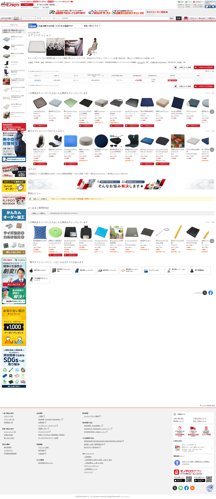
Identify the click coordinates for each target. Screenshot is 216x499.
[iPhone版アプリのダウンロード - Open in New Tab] (183, 480)
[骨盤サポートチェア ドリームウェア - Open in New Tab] (55, 141)
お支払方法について (199, 418)
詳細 (171, 18)
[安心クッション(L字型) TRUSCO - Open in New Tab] (177, 232)
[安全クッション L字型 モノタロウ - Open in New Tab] (208, 232)
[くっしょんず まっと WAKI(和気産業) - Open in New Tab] (132, 232)
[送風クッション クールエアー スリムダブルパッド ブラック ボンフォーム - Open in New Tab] (40, 141)
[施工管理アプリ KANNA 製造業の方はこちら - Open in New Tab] (14, 303)
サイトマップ (88, 472)
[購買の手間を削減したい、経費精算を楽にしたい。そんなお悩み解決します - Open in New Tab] (121, 184)
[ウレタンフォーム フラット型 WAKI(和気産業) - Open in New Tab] (70, 232)
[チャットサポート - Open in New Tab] (188, 4)
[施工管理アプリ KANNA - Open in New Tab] (14, 286)
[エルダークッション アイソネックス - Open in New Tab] (132, 103)
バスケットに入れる (205, 67)
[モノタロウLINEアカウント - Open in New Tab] (180, 490)
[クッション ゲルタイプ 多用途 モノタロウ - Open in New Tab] (86, 103)
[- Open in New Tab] (179, 431)
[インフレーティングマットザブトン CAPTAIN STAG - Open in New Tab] (101, 232)
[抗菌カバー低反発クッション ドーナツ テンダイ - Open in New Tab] (55, 232)
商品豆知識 (7, 447)
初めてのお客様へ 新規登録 (47, 4)
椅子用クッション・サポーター (118, 173)
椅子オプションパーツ (98, 173)
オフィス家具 (79, 173)
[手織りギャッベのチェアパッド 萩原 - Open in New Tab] (177, 141)
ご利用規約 (87, 457)
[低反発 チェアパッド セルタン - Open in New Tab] (55, 103)
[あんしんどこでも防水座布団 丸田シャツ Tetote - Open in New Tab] (116, 232)
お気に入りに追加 (185, 67)
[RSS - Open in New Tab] (192, 490)
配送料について (178, 421)
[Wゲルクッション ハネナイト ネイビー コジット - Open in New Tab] (147, 141)
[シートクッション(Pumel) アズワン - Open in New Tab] (116, 103)
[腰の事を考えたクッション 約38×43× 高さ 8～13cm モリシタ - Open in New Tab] (116, 141)
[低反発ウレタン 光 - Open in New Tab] (147, 232)
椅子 (87, 173)
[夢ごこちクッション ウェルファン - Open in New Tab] (70, 103)
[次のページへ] (212, 111)
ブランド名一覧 (9, 419)
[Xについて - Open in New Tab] (175, 490)
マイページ (24, 7)
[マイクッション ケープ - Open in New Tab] (193, 103)
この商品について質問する (38, 213)
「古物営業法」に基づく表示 (93, 463)
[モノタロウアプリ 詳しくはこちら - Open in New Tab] (193, 472)
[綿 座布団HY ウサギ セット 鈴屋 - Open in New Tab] (40, 232)
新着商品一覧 (8, 422)
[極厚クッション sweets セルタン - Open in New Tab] (101, 103)
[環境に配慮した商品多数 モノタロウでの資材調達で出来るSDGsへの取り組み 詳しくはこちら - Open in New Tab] (14, 387)
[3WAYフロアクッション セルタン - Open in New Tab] (162, 103)
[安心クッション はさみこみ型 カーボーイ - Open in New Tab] (162, 232)
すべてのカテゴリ (28, 18)
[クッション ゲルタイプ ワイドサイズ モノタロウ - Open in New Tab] (162, 141)
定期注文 (36, 7)
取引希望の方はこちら (45, 463)
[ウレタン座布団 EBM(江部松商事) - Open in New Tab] (177, 103)
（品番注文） (16, 18)
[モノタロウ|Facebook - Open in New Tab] (186, 490)
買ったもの (202, 18)
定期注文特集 (8, 435)
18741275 (37, 80)
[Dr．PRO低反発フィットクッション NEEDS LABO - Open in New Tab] (208, 141)
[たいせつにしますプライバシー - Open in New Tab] (210, 488)
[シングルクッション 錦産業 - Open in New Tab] (86, 232)
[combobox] (102, 18)
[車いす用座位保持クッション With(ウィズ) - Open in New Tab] (147, 103)
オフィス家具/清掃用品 (64, 173)
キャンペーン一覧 (10, 432)
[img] (10, 4)
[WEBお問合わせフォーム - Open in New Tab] (181, 4)
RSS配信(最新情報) (10, 453)
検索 (178, 18)
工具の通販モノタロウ (47, 173)
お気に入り (211, 18)
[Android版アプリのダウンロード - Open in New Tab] (203, 480)
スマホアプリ (8, 450)
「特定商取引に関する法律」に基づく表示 (98, 460)
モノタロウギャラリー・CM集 (48, 438)
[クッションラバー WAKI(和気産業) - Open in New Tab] (193, 232)
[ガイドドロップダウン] (198, 6)
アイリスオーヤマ (34, 32)
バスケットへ (41, 125)
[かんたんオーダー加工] (14, 255)
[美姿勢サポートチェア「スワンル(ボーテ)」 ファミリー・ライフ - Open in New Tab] (132, 141)
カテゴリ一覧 (8, 416)
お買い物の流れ (178, 418)
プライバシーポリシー (91, 466)
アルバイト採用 (43, 447)
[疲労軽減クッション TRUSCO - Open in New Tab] (101, 141)
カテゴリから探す (6, 18)
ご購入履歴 (45, 7)
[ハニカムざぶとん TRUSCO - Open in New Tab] (40, 103)
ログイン (27, 4)
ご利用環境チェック (90, 469)
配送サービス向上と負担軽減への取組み (51, 435)
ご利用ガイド (181, 414)
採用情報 (39, 444)
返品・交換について (199, 421)
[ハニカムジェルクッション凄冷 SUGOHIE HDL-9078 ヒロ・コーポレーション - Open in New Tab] (70, 141)
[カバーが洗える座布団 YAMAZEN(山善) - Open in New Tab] (193, 141)
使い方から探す (9, 438)
